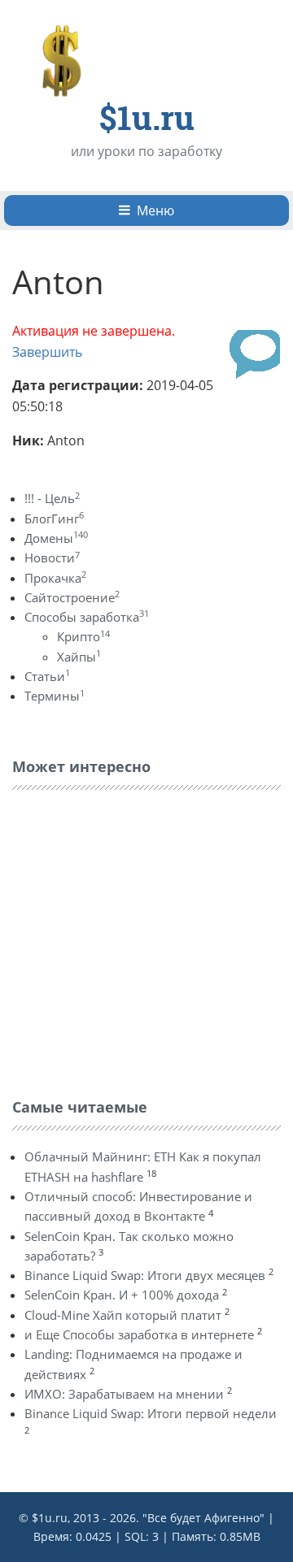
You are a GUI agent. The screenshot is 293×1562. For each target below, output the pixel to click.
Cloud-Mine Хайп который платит (122, 1315)
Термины (54, 696)
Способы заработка (86, 617)
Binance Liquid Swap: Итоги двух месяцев (144, 1275)
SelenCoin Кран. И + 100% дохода (121, 1294)
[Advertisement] (134, 940)
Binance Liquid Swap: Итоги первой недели (150, 1413)
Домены (56, 538)
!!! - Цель (52, 498)
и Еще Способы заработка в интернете (139, 1334)
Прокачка (55, 578)
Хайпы (79, 657)
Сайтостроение (72, 597)
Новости (52, 557)
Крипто (83, 636)
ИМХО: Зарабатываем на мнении (124, 1394)
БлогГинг (54, 518)
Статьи (47, 676)
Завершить (47, 352)
